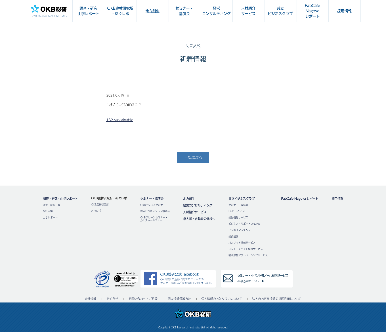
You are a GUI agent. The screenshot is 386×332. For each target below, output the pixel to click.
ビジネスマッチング (240, 230)
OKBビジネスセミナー (152, 204)
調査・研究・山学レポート (60, 198)
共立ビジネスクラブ (242, 198)
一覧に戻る (193, 157)
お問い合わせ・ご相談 (142, 298)
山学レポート (50, 217)
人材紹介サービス (194, 212)
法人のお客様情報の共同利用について (277, 298)
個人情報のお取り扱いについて (221, 298)
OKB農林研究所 (100, 204)
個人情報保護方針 (179, 298)
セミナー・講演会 (152, 198)
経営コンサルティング (197, 205)
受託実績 (48, 211)
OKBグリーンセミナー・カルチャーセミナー (154, 219)
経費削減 (233, 236)
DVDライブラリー (239, 211)
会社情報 (90, 298)
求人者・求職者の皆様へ (199, 218)
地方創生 (189, 198)
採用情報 (337, 198)
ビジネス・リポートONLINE (244, 223)
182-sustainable (119, 119)
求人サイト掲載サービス (242, 242)
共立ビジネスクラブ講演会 (155, 211)
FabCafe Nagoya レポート (299, 198)
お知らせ (112, 298)
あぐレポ (96, 210)
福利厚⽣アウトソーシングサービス (248, 255)
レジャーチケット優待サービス (246, 248)
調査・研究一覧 (51, 204)
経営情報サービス (238, 217)
